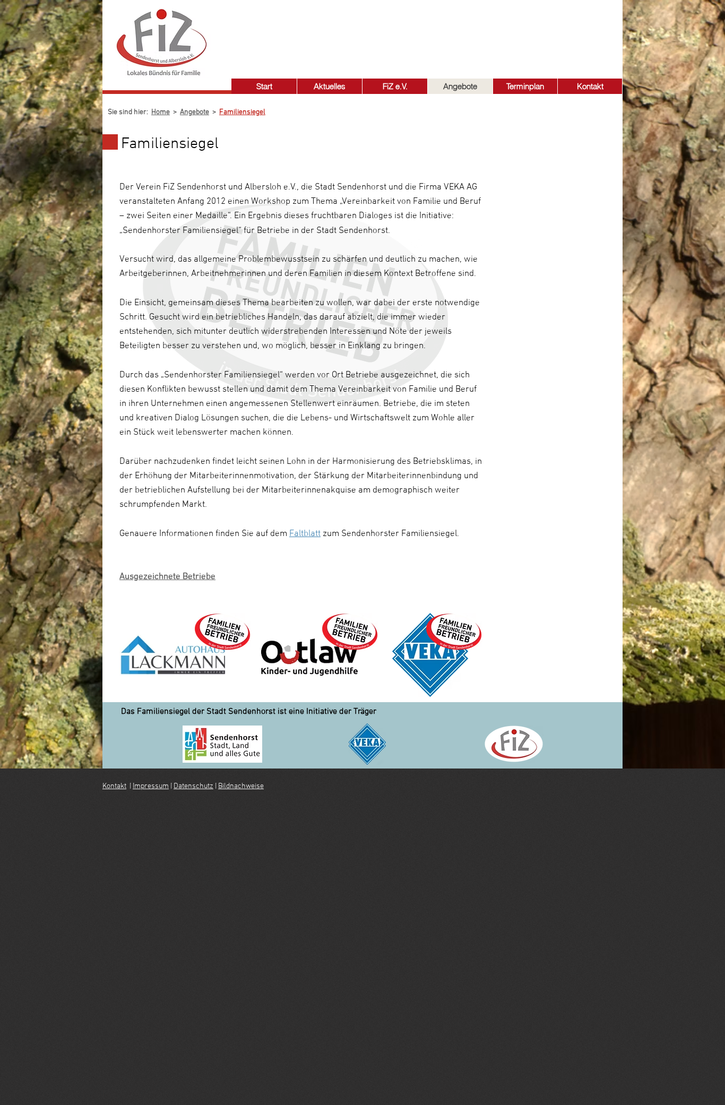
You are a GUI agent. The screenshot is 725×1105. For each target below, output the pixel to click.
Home (160, 112)
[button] (394, 86)
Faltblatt (305, 534)
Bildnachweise (241, 786)
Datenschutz (193, 786)
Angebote (194, 112)
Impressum (151, 786)
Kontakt (114, 786)
